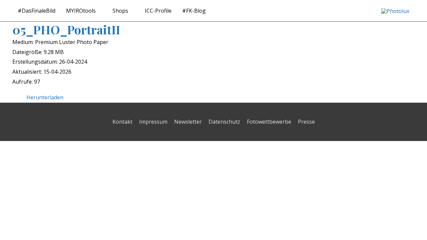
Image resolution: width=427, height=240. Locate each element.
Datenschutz (224, 121)
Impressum (153, 121)
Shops (120, 10)
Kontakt (122, 121)
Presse (306, 121)
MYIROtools (81, 10)
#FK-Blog (194, 10)
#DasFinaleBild (36, 10)
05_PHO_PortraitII (66, 29)
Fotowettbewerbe (269, 121)
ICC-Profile (158, 10)
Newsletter (188, 121)
